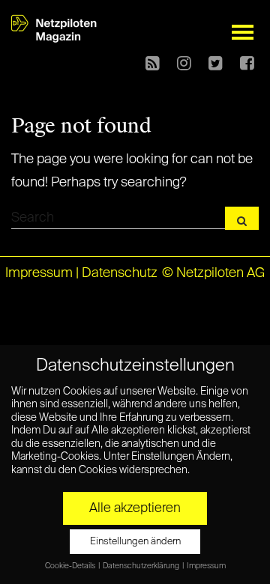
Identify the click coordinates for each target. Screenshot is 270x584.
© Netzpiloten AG (213, 273)
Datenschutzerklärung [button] (142, 566)
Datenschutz (120, 273)
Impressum (39, 273)
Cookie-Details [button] (71, 566)
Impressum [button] (206, 566)
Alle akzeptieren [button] (135, 508)
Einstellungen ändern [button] (135, 542)
